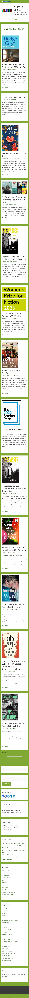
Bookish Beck (5, 915)
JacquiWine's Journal (7, 934)
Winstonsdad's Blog (6, 960)
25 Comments (12, 432)
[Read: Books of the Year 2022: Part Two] (10, 354)
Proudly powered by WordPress (8, 997)
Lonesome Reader (6, 939)
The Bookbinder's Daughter (8, 953)
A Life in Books (18, 8)
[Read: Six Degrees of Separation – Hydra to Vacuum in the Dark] (14, 187)
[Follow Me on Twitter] (6, 1)
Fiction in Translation (7, 873)
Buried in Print (5, 922)
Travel (3, 896)
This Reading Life (6, 955)
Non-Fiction (4, 882)
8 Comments (12, 493)
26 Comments (12, 204)
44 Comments (12, 99)
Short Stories (5, 889)
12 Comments (12, 552)
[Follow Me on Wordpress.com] (10, 1)
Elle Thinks (4, 927)
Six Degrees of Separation (8, 892)
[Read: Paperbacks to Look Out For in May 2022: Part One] (10, 531)
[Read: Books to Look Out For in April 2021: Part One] (10, 707)
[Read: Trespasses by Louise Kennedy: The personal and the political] (10, 470)
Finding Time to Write (7, 929)
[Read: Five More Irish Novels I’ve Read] (10, 137)
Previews (4, 885)
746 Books (4, 908)
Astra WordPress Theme (18, 991)
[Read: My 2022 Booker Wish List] (11, 413)
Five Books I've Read (7, 877)
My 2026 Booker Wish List (14, 97)
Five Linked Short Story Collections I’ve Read (13, 843)
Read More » (5, 88)
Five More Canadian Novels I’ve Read (11, 854)
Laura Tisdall (5, 936)
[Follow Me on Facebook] (4, 1)
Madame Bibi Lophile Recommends (10, 941)
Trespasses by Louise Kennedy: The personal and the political (14, 488)
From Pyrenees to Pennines (8, 932)
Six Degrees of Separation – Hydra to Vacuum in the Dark (14, 199)
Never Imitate (5, 944)
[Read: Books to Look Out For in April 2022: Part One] (10, 588)
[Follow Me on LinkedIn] (8, 1)
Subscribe (6, 783)
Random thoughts (6, 887)
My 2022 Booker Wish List (14, 429)
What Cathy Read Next (7, 958)
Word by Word (5, 963)
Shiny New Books (6, 948)
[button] (26, 2)
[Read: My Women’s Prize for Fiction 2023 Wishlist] (14, 298)
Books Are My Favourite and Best (10, 920)
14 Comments (11, 671)
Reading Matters (6, 946)
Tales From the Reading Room (9, 951)
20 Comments (12, 728)
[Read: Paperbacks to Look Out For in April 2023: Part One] (10, 240)
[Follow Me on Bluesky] (2, 1)
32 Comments (15, 158)
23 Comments (13, 261)
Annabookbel (5, 910)
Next (4, 752)
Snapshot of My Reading (8, 894)
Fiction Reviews (5, 875)
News (3, 880)
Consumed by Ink (6, 925)
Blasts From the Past (7, 870)
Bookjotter (4, 918)
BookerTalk (4, 913)
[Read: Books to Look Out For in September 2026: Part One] (10, 48)
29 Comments (13, 69)
